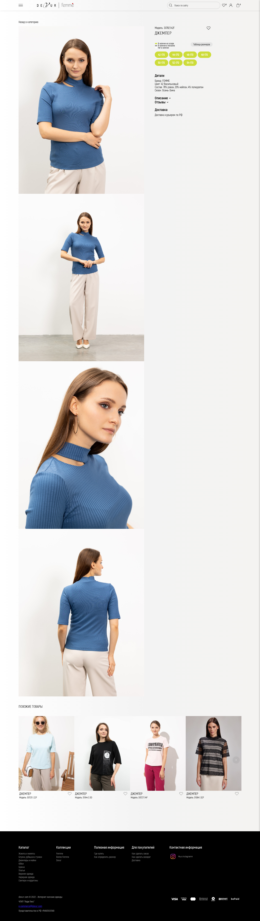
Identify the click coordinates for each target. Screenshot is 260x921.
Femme (59, 853)
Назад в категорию (28, 22)
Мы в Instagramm (185, 856)
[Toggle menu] (21, 5)
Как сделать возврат (141, 856)
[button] (23, 759)
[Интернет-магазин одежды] (55, 5)
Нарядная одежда (26, 877)
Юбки (21, 863)
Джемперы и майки (27, 860)
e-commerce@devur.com (30, 906)
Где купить (99, 853)
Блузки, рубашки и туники (30, 856)
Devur (58, 860)
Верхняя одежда (26, 873)
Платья (22, 870)
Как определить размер (105, 856)
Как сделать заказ (140, 853)
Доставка (136, 860)
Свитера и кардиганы (28, 880)
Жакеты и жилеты (27, 853)
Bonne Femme (62, 856)
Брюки (22, 866)
